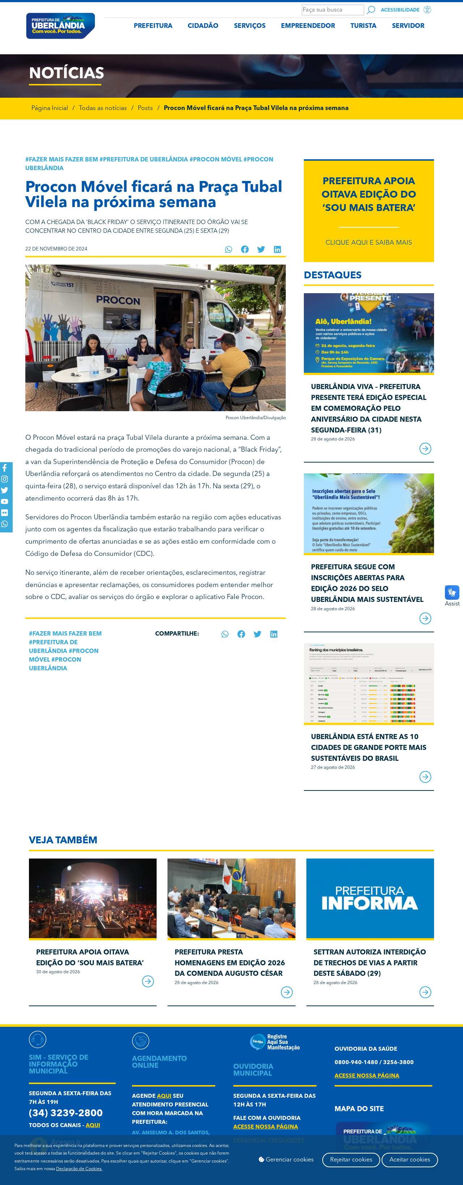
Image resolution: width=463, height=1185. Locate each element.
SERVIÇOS (250, 26)
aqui (93, 1126)
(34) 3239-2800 (66, 1114)
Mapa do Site (359, 1109)
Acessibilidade (400, 10)
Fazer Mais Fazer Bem (63, 160)
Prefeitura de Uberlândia (145, 160)
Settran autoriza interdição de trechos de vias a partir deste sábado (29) (370, 963)
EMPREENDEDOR (308, 26)
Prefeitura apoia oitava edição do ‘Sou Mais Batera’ (369, 195)
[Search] (371, 10)
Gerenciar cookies (289, 1160)
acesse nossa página (265, 1127)
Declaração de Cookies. (79, 1169)
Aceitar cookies (410, 1160)
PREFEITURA (153, 26)
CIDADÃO (203, 26)
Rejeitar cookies (351, 1160)
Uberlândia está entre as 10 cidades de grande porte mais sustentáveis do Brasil (368, 748)
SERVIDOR (408, 26)
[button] (229, 249)
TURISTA (364, 26)
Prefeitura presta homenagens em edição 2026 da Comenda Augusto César (230, 963)
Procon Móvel (217, 160)
